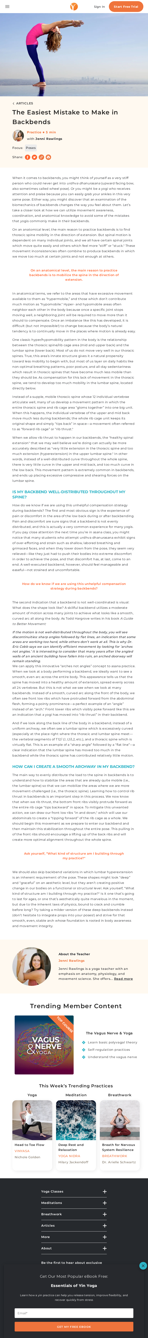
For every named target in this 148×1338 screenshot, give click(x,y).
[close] (143, 1266)
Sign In (99, 6)
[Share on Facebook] (27, 157)
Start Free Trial (126, 6)
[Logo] (74, 6)
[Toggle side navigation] (7, 6)
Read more (123, 979)
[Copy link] (41, 157)
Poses (31, 148)
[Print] (48, 157)
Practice (34, 132)
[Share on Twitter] (34, 157)
